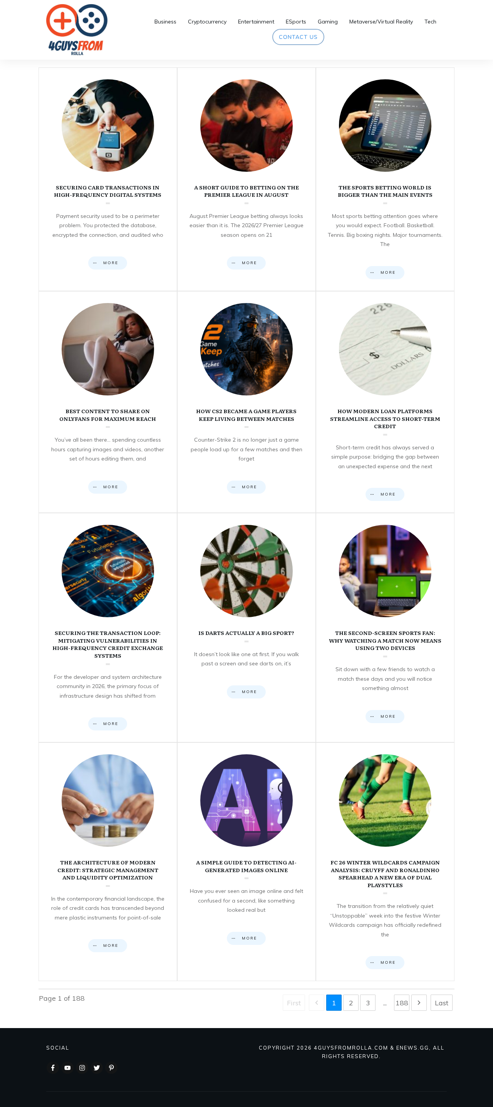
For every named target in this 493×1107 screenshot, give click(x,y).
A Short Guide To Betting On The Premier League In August (246, 179)
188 (402, 1002)
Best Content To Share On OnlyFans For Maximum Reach (108, 401)
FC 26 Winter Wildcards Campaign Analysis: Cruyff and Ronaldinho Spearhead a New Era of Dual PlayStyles (385, 862)
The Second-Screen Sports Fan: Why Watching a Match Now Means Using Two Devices (385, 627)
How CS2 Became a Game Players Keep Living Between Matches (246, 401)
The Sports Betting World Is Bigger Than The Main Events (385, 179)
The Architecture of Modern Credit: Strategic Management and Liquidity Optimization (108, 862)
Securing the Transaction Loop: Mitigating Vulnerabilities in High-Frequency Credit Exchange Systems (108, 627)
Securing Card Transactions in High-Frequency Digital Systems (108, 179)
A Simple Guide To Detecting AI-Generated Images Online (246, 862)
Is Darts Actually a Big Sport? (246, 627)
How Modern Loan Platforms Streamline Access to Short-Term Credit (385, 401)
